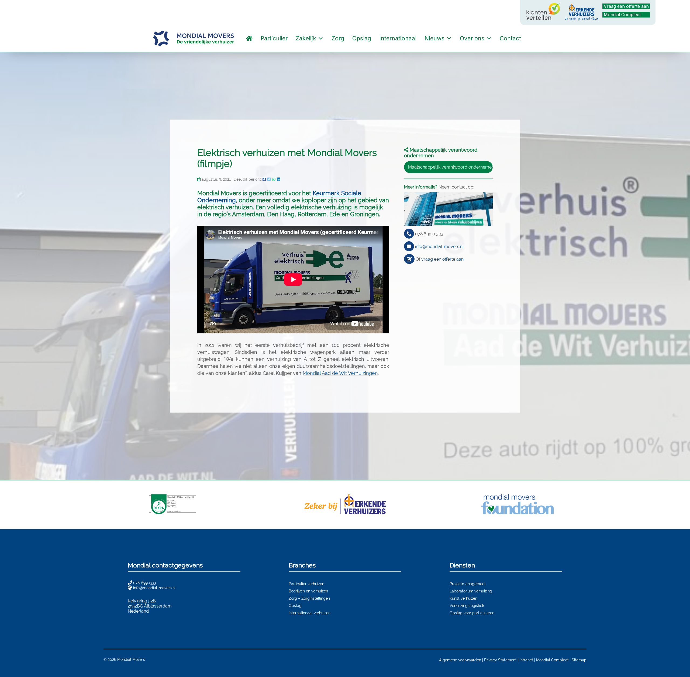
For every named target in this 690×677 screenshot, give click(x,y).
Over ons (472, 38)
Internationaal (397, 38)
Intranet (526, 660)
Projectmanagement (468, 583)
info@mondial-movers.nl (439, 246)
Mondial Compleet (622, 14)
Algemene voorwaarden (460, 660)
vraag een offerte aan (442, 259)
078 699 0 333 (429, 233)
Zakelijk (306, 38)
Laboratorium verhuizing (471, 591)
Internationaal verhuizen (309, 612)
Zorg (338, 38)
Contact (510, 38)
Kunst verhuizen (463, 598)
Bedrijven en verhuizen (308, 591)
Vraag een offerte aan (626, 6)
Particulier (274, 38)
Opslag (361, 38)
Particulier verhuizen (306, 583)
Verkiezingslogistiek (467, 605)
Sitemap (579, 660)
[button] (530, 38)
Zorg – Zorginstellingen (309, 598)
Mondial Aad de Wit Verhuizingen (340, 373)
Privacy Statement (500, 660)
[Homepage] (249, 38)
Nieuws (434, 38)
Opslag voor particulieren (472, 612)
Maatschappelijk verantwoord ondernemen (450, 167)
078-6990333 (144, 582)
